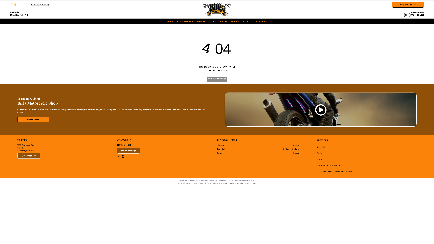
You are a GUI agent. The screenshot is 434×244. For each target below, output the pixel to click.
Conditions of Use (214, 180)
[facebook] (119, 157)
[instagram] (123, 157)
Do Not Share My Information (199, 180)
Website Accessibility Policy (246, 180)
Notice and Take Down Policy (228, 180)
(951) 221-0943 (414, 15)
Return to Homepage (217, 78)
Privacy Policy (184, 180)
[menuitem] (169, 21)
